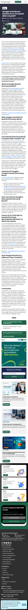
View (6, 475)
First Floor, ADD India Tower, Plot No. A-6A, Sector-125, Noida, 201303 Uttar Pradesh (14, 591)
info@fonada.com (13, 599)
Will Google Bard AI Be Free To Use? (12, 333)
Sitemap (4, 584)
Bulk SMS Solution (6, 547)
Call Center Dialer (7, 551)
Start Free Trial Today (14, 521)
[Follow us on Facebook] (4, 543)
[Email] (25, 340)
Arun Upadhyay (19, 18)
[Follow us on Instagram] (2, 543)
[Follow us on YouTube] (10, 543)
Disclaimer (4, 609)
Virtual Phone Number (8, 553)
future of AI (13, 244)
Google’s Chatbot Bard (8, 177)
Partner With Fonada (7, 575)
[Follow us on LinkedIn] (8, 543)
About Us (4, 568)
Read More (6, 404)
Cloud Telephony (6, 563)
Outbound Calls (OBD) (8, 549)
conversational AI (16, 88)
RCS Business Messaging (8, 559)
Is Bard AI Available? (8, 336)
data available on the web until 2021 (12, 156)
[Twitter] (22, 340)
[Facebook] (20, 340)
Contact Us (5, 572)
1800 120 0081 (14, 594)
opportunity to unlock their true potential (13, 49)
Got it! (24, 604)
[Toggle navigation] (25, 2)
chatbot (16, 141)
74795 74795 (10, 596)
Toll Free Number (6, 557)
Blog (3, 579)
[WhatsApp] (24, 340)
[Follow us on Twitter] (6, 543)
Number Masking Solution (8, 555)
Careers (4, 570)
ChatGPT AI (4, 63)
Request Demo (18, 1)
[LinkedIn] (18, 340)
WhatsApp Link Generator (9, 581)
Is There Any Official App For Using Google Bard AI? (12, 322)
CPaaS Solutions (6, 561)
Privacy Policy (5, 607)
